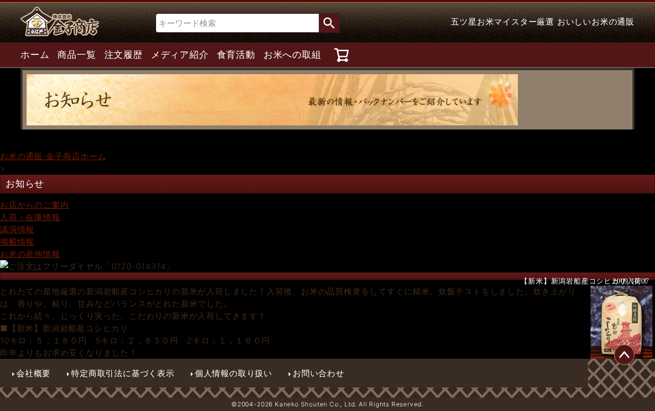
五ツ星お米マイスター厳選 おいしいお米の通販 (543, 21)
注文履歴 (123, 55)
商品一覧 (76, 55)
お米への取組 (292, 55)
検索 (329, 23)
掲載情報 (17, 241)
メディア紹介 (180, 55)
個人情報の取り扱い (233, 373)
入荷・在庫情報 (30, 217)
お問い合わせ (318, 373)
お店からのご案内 (34, 205)
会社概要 (33, 373)
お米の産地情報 (30, 254)
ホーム (34, 55)
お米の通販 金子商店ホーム (53, 156)
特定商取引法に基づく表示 (122, 373)
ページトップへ (624, 354)
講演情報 (17, 229)
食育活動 (236, 55)
